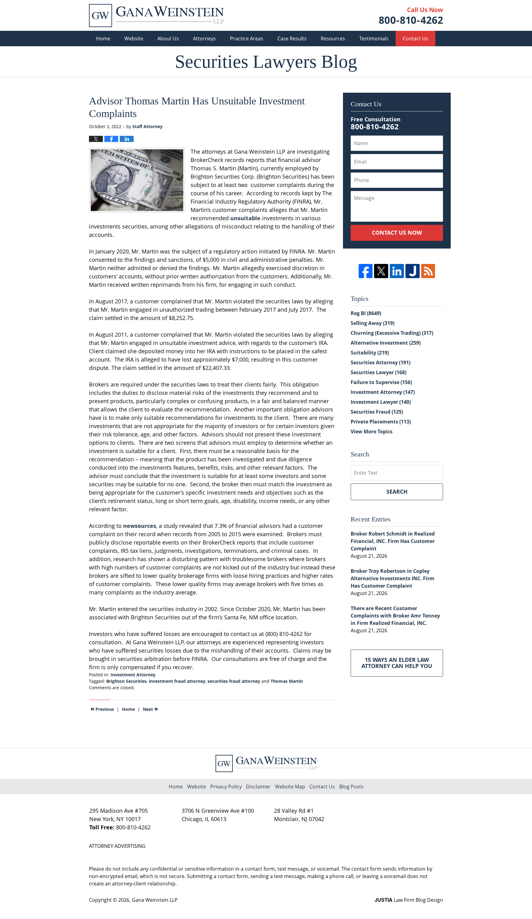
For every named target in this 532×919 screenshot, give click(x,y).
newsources (139, 525)
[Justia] (412, 271)
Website (133, 38)
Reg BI (366, 313)
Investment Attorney (133, 675)
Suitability (370, 352)
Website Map (290, 786)
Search (397, 491)
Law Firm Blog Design (409, 900)
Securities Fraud (377, 411)
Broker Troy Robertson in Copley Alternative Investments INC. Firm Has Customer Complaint (392, 578)
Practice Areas (246, 38)
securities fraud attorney (234, 681)
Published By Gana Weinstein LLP (411, 15)
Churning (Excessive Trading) (392, 333)
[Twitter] (381, 271)
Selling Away (372, 323)
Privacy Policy (226, 786)
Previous (102, 709)
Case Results (292, 38)
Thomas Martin (287, 681)
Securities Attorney (380, 362)
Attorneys (204, 38)
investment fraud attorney (177, 681)
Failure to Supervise (381, 382)
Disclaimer (258, 786)
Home (103, 38)
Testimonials (374, 38)
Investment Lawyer (381, 402)
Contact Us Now (397, 232)
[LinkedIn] (397, 271)
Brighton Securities (126, 681)
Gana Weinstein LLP (155, 900)
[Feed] (428, 271)
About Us (168, 38)
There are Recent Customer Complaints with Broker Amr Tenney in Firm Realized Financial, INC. (395, 615)
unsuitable (246, 218)
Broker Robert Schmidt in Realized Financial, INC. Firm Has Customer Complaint (393, 541)
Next (150, 709)
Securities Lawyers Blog (156, 15)
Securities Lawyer (378, 372)
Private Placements (381, 421)
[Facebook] (366, 271)
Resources (333, 38)
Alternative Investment (386, 342)
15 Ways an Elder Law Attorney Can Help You (396, 663)
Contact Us (415, 38)
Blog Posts (351, 786)
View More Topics (372, 431)
